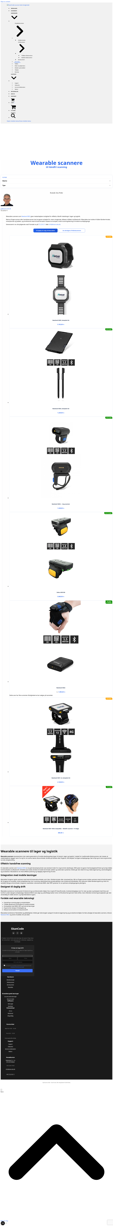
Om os (10, 1011)
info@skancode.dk (54, 224)
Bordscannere (10, 985)
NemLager (10, 1004)
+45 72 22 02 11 (10, 1074)
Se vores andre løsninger (10, 996)
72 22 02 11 (42, 224)
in (13, 933)
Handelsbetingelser (64, 1084)
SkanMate (10, 1006)
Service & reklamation (10, 1049)
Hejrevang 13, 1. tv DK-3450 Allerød (10, 1061)
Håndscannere (10, 982)
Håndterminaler (10, 980)
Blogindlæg (10, 1016)
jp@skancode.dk (6, 209)
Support (10, 1044)
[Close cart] (1, 1090)
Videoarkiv (10, 1046)
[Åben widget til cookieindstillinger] (3, 1223)
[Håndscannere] (21, 53)
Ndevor (10, 1051)
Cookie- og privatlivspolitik (51, 1084)
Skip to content (5, 1)
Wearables (10, 987)
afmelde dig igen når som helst (17, 967)
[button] (12, 102)
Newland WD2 (26, 216)
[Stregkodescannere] (19, 38)
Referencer (10, 1013)
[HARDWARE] (14, 21)
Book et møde (10, 999)
